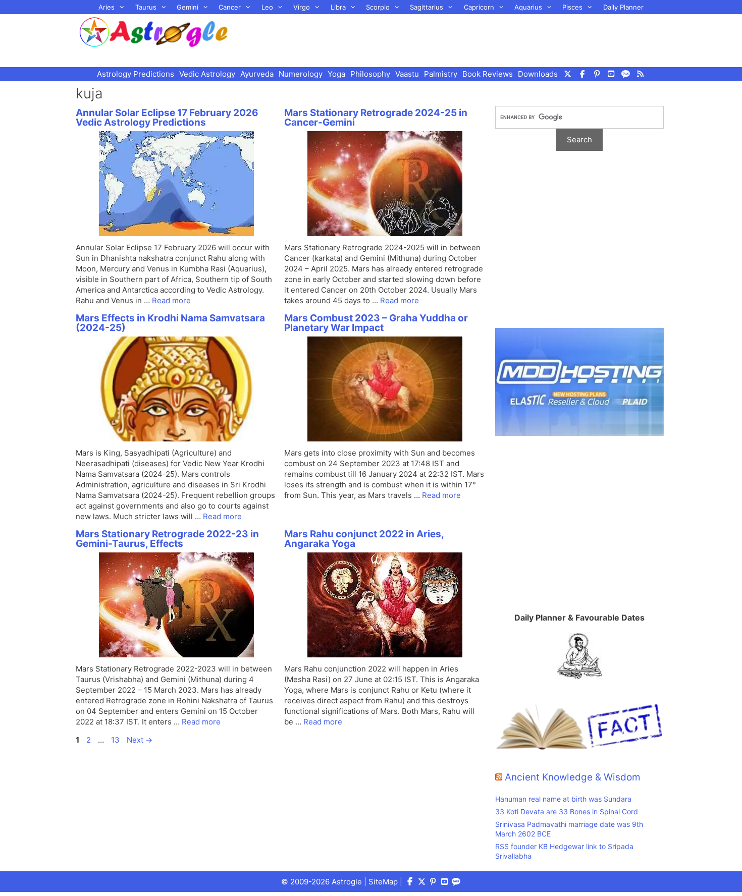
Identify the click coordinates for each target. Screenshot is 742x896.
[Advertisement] (460, 39)
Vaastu (407, 74)
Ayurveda (257, 74)
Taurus (145, 7)
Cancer (230, 7)
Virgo (301, 7)
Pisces (572, 7)
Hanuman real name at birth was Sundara (563, 799)
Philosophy (370, 74)
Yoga (336, 74)
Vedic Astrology (207, 74)
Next (139, 740)
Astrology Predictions (135, 74)
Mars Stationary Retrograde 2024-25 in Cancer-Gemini (375, 117)
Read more (171, 300)
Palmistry (440, 74)
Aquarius (528, 7)
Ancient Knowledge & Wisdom (573, 777)
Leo (267, 7)
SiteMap (383, 881)
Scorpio (378, 7)
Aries (106, 7)
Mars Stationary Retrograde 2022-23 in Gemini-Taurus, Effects (167, 538)
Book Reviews (487, 74)
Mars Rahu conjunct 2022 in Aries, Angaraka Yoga (364, 538)
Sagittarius (426, 7)
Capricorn (479, 7)
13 (116, 740)
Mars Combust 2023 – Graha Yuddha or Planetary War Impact (376, 322)
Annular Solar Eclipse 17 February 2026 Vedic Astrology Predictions (167, 117)
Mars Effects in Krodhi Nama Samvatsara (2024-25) (170, 322)
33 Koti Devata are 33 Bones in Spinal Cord (566, 811)
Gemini (187, 7)
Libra (338, 7)
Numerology (301, 74)
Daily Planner (623, 7)
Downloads (538, 74)
